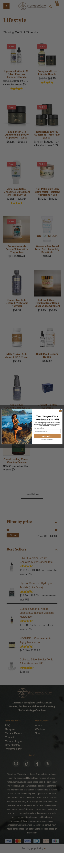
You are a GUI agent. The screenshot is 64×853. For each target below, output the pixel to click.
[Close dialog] (60, 410)
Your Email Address (39, 428)
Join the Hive (47, 436)
